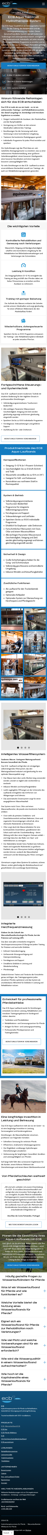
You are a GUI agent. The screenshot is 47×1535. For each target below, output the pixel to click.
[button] (43, 4)
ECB (2, 1436)
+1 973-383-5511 (6, 1509)
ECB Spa (4, 1429)
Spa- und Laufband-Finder (10, 1477)
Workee (28, 1530)
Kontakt (4, 1483)
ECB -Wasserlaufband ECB (10, 1426)
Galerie (3, 1473)
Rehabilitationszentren (9, 1451)
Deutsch (6, 1533)
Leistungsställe (6, 1455)
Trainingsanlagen (7, 1458)
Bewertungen (6, 1470)
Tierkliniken (5, 1461)
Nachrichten (5, 1480)
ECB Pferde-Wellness (9, 1433)
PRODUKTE (6, 1423)
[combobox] (8, 1533)
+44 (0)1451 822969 (7, 1502)
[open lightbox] (12, 619)
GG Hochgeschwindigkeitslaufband (13, 1439)
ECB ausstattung (7, 1442)
